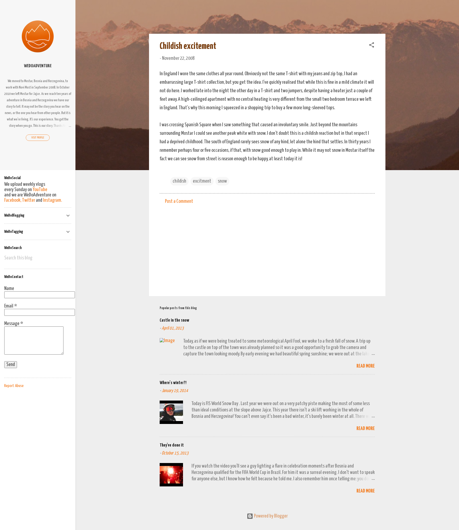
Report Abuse (14, 386)
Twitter (28, 200)
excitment (202, 181)
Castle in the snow (174, 320)
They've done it (172, 445)
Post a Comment (179, 201)
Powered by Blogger (270, 516)
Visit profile (37, 137)
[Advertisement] (267, 246)
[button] (371, 46)
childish (179, 181)
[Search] (382, 14)
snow (222, 181)
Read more (365, 366)
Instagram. (52, 200)
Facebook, (12, 200)
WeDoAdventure (38, 66)
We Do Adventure (187, 12)
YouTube (40, 189)
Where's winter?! (173, 383)
